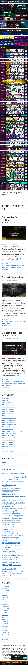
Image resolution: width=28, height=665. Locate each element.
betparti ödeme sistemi (6, 559)
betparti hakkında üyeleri (18, 506)
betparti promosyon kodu (8, 531)
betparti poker (20, 526)
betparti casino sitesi (11, 494)
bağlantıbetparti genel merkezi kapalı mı (8, 475)
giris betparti (7, 565)
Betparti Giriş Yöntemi (7, 404)
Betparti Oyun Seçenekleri (9, 433)
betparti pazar (14, 526)
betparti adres (7, 477)
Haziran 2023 (5, 637)
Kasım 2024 (5, 599)
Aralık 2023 (5, 623)
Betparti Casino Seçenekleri (9, 418)
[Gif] (14, 81)
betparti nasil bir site (15, 267)
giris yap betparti (7, 567)
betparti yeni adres (6, 552)
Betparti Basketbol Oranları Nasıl (12, 334)
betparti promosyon (7, 529)
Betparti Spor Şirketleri (8, 413)
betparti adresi (20, 477)
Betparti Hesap (6, 449)
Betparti (6, 263)
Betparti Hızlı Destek (7, 426)
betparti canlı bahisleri (15, 486)
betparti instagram (9, 511)
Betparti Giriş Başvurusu (8, 407)
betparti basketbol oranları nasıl (12, 381)
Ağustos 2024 (5, 606)
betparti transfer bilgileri (16, 538)
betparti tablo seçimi (5, 537)
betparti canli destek (15, 483)
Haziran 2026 (5, 586)
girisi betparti (16, 565)
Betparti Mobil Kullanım (8, 435)
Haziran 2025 (5, 590)
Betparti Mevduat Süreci (8, 420)
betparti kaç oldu (7, 515)
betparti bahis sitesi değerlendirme (18, 481)
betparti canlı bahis (6, 486)
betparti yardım (6, 323)
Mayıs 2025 (5, 593)
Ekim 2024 (4, 601)
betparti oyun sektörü (17, 522)
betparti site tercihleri (5, 535)
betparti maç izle (7, 518)
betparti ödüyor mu (13, 559)
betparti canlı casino (16, 488)
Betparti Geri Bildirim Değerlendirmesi (12, 431)
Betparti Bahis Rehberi (8, 411)
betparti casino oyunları (7, 491)
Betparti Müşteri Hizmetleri (9, 438)
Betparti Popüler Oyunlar (8, 446)
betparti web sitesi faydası (16, 549)
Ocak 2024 (5, 621)
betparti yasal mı (14, 551)
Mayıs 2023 (5, 639)
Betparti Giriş (5, 400)
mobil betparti (19, 571)
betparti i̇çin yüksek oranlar (6, 513)
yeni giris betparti (7, 575)
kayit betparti (7, 571)
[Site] (14, 50)
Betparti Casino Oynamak (8, 451)
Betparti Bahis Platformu (9, 218)
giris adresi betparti (15, 562)
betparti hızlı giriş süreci (22, 508)
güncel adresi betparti (9, 569)
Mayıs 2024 (5, 612)
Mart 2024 (4, 617)
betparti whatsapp (6, 551)
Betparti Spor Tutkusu (7, 429)
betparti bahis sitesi (7, 481)
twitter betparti (6, 573)
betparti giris (7, 500)
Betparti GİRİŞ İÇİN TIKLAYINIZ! (14, 30)
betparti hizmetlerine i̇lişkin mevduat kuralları (9, 508)
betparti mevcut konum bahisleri (7, 520)
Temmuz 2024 (6, 608)
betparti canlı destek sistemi (6, 490)
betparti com (17, 496)
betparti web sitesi (6, 549)
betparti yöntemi (4, 557)
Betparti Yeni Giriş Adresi (8, 440)
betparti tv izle (8, 545)
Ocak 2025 (5, 597)
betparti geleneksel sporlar (6, 497)
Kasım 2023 (5, 626)
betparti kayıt (16, 513)
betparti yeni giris (18, 555)
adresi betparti (6, 473)
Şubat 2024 (5, 619)
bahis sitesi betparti (17, 473)
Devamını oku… (15, 259)
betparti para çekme (7, 526)
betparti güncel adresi (8, 505)
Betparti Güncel (20, 503)
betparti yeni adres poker (6, 555)
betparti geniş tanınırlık (15, 497)
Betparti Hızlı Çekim (7, 402)
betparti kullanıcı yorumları (18, 516)
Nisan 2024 (5, 615)
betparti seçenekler (20, 321)
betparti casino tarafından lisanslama (8, 496)
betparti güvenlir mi (7, 506)
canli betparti (6, 562)
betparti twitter (7, 548)
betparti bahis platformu (10, 265)
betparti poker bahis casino (6, 527)
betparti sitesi (18, 533)
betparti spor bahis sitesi (19, 535)
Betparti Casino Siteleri (8, 442)
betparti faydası (22, 496)
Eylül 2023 (4, 630)
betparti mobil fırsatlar (17, 520)
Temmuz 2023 (6, 635)
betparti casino (15, 490)
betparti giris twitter (18, 500)
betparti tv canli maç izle (11, 543)
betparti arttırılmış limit (6, 479)
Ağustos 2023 (5, 632)
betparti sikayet (8, 533)
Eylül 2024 (4, 604)
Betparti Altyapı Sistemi (8, 409)
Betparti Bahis (15, 479)
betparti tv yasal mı (18, 545)
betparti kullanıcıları (18, 515)
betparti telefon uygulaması (6, 538)
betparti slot (12, 535)
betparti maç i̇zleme (17, 518)
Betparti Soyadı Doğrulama (9, 424)
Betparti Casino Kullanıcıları (9, 444)
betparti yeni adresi (16, 552)
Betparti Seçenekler (12, 277)
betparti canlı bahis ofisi (6, 488)
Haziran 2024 (5, 610)
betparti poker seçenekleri (16, 527)
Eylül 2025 (4, 588)
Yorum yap (6, 269)
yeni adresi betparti (17, 573)
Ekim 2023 (4, 628)
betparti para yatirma (9, 524)
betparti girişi (8, 502)
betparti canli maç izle (9, 485)
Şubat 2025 (5, 595)
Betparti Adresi (6, 398)
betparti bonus (5, 483)
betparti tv (5, 540)
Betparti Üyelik (13, 557)
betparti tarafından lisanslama (14, 537)
